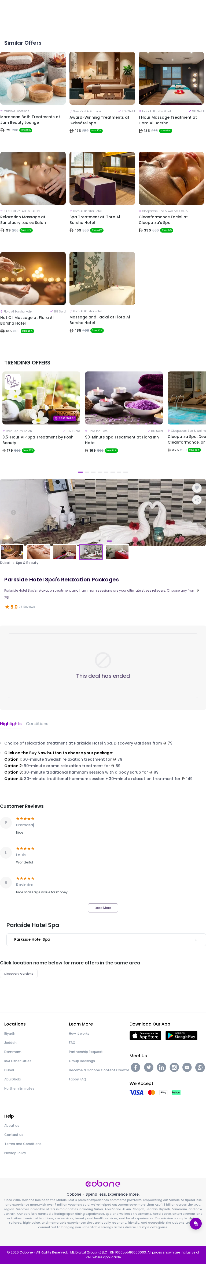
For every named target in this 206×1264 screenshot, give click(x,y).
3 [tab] (93, 472)
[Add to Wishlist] (197, 488)
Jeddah (10, 1042)
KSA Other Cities (17, 1061)
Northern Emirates (19, 1088)
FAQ (72, 1042)
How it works (79, 1033)
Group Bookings (82, 1061)
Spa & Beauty (27, 563)
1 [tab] (80, 472)
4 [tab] (100, 472)
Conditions (37, 724)
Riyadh (9, 1033)
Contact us (13, 1134)
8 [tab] (125, 472)
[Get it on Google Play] (181, 1035)
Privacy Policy (15, 1153)
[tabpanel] (41, 419)
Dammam (12, 1051)
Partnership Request (86, 1051)
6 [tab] (113, 472)
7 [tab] (119, 472)
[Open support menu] (196, 1224)
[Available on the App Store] (145, 1035)
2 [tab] (87, 472)
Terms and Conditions (23, 1144)
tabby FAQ (77, 1079)
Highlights (11, 724)
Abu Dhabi (12, 1079)
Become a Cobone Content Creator (99, 1070)
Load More (103, 907)
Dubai (5, 563)
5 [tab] (106, 472)
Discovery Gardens (18, 973)
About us (11, 1125)
